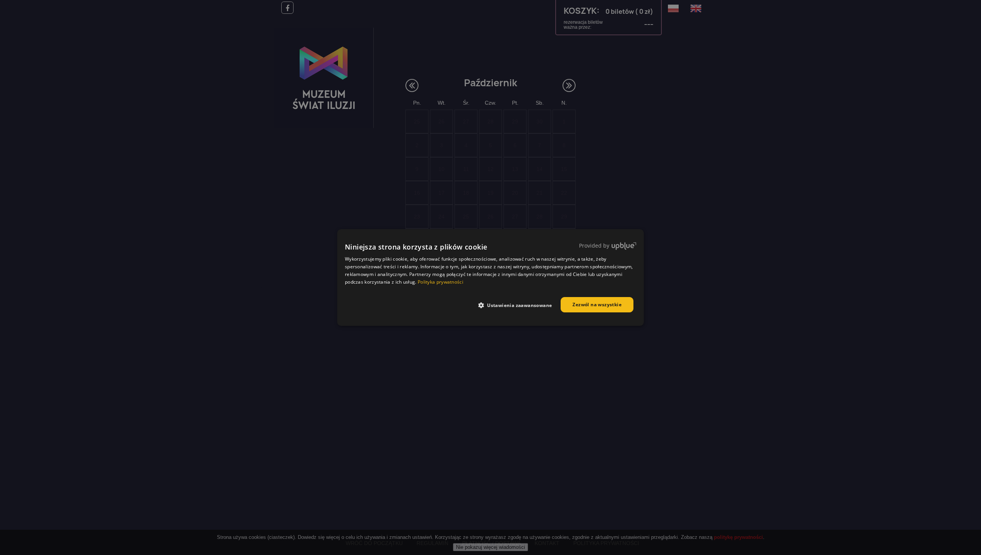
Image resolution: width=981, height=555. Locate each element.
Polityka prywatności (440, 282)
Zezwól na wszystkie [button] (597, 304)
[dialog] (490, 277)
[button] (518, 305)
